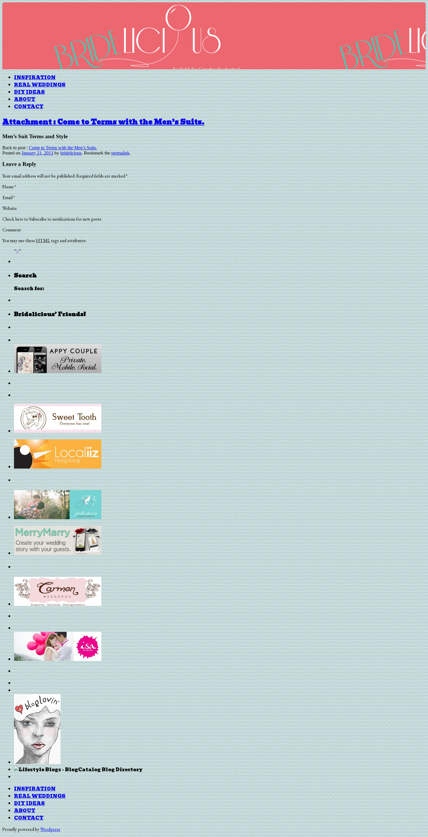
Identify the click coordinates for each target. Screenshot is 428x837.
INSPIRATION (35, 77)
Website (9, 208)
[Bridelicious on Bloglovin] (37, 762)
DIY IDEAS (29, 92)
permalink (120, 152)
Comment (11, 230)
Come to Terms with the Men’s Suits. (63, 147)
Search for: (29, 288)
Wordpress (50, 829)
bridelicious (71, 152)
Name (9, 187)
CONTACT (28, 106)
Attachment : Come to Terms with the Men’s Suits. (103, 121)
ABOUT (24, 99)
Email (8, 197)
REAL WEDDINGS (40, 84)
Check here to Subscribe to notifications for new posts (51, 219)
